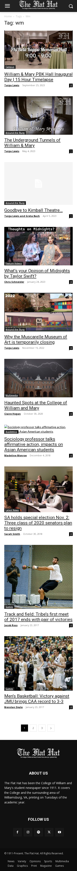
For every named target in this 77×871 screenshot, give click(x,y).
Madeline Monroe (15, 455)
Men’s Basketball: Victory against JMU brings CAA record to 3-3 (36, 699)
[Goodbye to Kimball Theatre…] (38, 183)
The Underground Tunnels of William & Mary (32, 143)
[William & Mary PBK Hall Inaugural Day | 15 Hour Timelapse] (38, 49)
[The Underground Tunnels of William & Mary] (38, 115)
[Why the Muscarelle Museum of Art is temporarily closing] (38, 312)
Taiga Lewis (11, 85)
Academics (11, 431)
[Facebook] (17, 832)
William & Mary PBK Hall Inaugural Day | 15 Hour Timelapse (38, 77)
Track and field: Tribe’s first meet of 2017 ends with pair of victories (38, 617)
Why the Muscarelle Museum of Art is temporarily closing (35, 339)
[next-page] (51, 728)
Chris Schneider (14, 281)
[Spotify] (38, 832)
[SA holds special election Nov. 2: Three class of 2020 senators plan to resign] (38, 489)
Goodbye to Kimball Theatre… (33, 210)
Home (8, 16)
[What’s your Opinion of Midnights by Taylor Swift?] (38, 246)
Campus (10, 66)
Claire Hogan (12, 413)
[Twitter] (49, 832)
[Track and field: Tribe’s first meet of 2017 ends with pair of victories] (38, 577)
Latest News (12, 510)
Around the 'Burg (15, 132)
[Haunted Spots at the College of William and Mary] (38, 378)
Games (9, 606)
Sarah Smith (12, 533)
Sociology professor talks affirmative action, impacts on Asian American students (33, 444)
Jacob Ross (11, 625)
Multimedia (12, 395)
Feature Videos (14, 263)
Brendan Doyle (13, 707)
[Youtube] (59, 832)
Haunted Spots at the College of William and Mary (35, 405)
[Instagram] (28, 832)
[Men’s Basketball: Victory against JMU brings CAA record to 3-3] (38, 663)
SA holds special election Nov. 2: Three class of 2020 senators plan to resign (38, 523)
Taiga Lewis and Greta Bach (22, 215)
